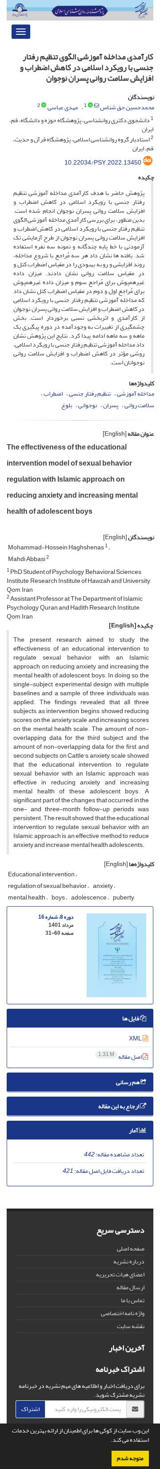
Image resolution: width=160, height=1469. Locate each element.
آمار (134, 1130)
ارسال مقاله (130, 1287)
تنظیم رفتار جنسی (90, 394)
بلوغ (66, 405)
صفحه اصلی (130, 1248)
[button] (108, 1441)
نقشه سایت (130, 1326)
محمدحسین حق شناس (127, 107)
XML (136, 1038)
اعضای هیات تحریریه (120, 1274)
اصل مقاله (120, 1057)
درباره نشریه (128, 1261)
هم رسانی (128, 1082)
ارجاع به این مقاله (119, 1106)
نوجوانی (87, 405)
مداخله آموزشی (135, 394)
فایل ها (131, 1018)
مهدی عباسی (63, 107)
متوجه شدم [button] (130, 1458)
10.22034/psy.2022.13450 (102, 163)
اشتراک (30, 1409)
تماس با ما (132, 1300)
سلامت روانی (139, 405)
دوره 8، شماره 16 (55, 917)
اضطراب (53, 394)
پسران (110, 405)
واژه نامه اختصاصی (122, 1313)
